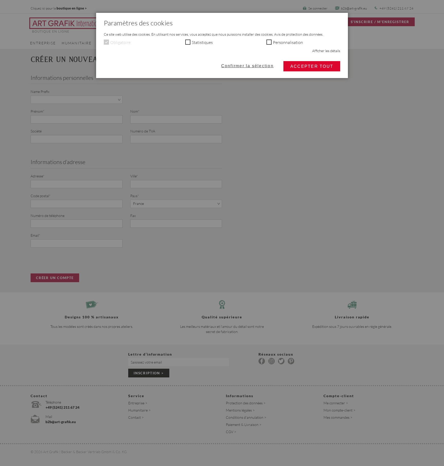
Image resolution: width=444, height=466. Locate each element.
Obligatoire (120, 42)
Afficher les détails (326, 51)
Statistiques (202, 42)
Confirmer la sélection (247, 66)
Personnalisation (288, 42)
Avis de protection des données (298, 34)
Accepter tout (311, 66)
